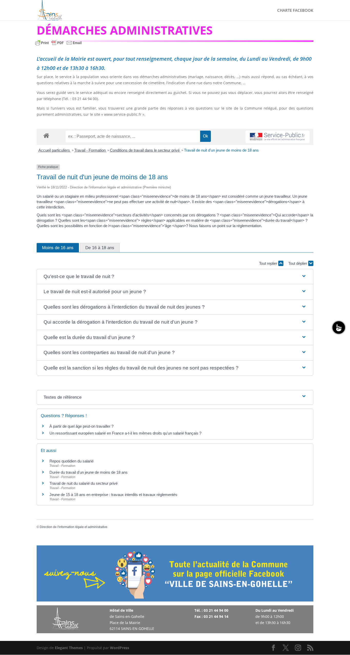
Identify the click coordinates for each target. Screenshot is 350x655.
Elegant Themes (69, 647)
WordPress (119, 647)
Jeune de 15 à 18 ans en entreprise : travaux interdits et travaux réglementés (113, 494)
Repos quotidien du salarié (71, 461)
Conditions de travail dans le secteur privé (145, 150)
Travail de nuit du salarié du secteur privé (83, 483)
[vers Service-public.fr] (277, 137)
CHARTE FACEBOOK (295, 10)
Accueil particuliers (54, 150)
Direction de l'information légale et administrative (73, 527)
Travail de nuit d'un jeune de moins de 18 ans (221, 150)
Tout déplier (298, 263)
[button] (175, 276)
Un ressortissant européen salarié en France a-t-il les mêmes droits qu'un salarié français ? (125, 433)
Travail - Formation (90, 150)
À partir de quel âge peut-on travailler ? (81, 426)
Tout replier (268, 263)
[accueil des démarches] (46, 135)
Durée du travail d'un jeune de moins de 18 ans (88, 472)
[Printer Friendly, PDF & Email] (58, 45)
